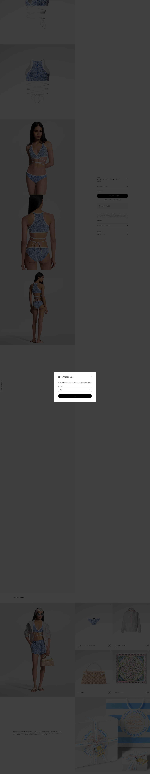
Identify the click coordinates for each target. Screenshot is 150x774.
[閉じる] (91, 376)
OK (75, 396)
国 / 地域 (60, 386)
